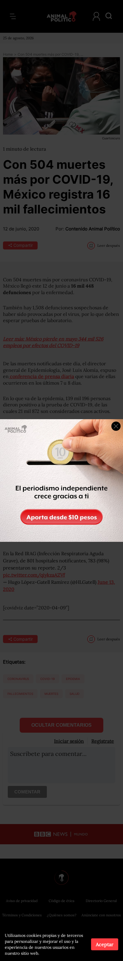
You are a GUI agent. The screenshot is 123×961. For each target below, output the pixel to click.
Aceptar (104, 944)
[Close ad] (116, 426)
